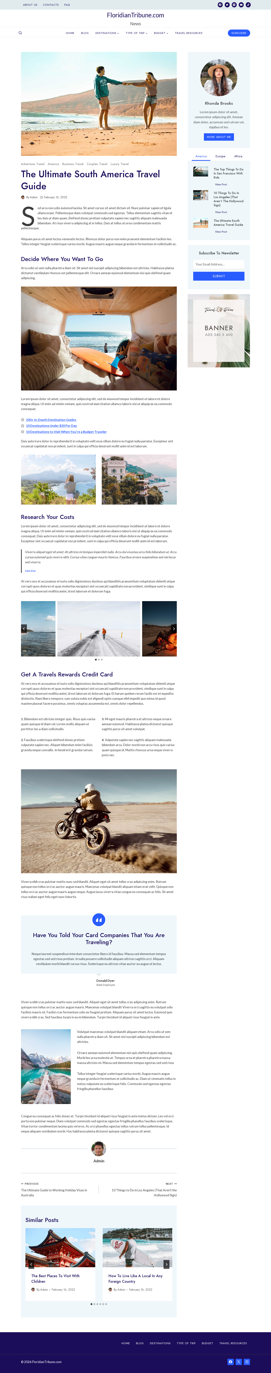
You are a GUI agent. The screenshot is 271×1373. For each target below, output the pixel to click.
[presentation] (60, 1247)
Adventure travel (33, 164)
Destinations (160, 1343)
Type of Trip (186, 1343)
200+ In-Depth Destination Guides (51, 420)
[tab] (96, 660)
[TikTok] (248, 4)
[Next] (166, 1264)
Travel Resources (189, 33)
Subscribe (239, 33)
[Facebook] (220, 4)
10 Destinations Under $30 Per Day (51, 426)
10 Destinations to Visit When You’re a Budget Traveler (66, 432)
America (53, 164)
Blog (85, 33)
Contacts (51, 5)
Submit (219, 276)
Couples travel (97, 164)
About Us (30, 5)
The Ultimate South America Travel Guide (228, 223)
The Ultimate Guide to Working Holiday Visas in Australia (54, 1189)
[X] (239, 1362)
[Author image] (23, 197)
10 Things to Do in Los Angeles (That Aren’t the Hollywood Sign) (144, 1189)
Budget (207, 1343)
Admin (34, 197)
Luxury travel (120, 164)
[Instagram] (234, 4)
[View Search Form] (20, 33)
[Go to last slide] (24, 628)
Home (70, 33)
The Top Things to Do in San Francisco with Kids (229, 173)
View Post (222, 185)
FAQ (67, 5)
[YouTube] (241, 4)
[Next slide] (174, 628)
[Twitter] (227, 4)
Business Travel (73, 164)
